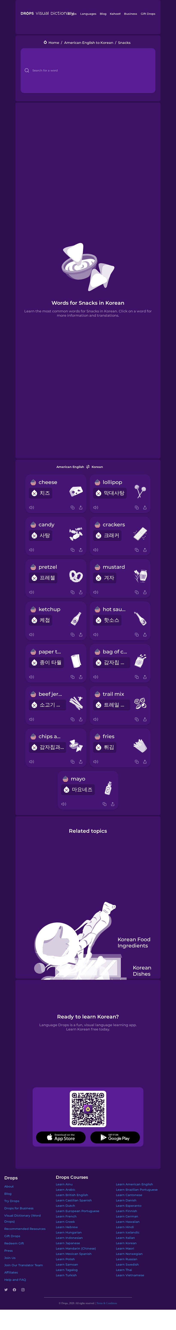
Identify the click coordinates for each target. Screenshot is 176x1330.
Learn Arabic (65, 1190)
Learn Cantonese (129, 1195)
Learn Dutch (65, 1206)
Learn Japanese (68, 1243)
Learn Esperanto (128, 1206)
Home (54, 43)
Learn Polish (65, 1259)
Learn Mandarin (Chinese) (76, 1248)
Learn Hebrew (67, 1227)
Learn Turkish (66, 1275)
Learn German (127, 1216)
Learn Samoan (67, 1264)
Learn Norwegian (129, 1254)
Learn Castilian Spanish (74, 1200)
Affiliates (11, 1272)
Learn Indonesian (69, 1238)
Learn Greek (65, 1222)
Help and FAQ (15, 1280)
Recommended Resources (25, 1229)
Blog (103, 13)
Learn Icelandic (128, 1232)
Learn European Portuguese (77, 1211)
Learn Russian (126, 1259)
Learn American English (134, 1184)
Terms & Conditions (107, 1303)
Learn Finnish (126, 1211)
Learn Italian (125, 1238)
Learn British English (72, 1195)
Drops (72, 13)
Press (8, 1251)
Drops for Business (18, 1208)
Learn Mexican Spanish (74, 1254)
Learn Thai (124, 1270)
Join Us (9, 1258)
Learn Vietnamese (130, 1275)
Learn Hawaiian (128, 1222)
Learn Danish (126, 1200)
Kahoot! (115, 13)
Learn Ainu (64, 1184)
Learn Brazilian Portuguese (137, 1190)
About (9, 1186)
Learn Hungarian (69, 1232)
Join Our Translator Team (23, 1265)
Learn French (66, 1216)
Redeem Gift (14, 1243)
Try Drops (11, 1201)
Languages (88, 13)
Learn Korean (126, 1243)
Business (130, 13)
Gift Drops (148, 13)
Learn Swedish (127, 1264)
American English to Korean (88, 43)
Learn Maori (125, 1248)
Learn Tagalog (67, 1270)
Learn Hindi (125, 1227)
